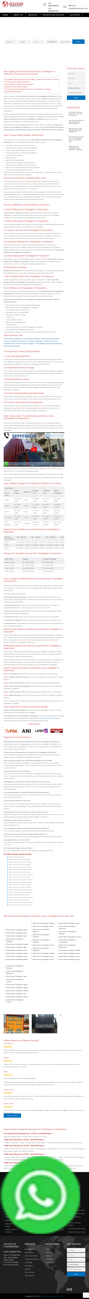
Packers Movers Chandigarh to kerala (43, 945)
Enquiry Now (9, 19)
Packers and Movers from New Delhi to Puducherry (21, 902)
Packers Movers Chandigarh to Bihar (16, 947)
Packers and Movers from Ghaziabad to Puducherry (21, 874)
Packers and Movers (53, 15)
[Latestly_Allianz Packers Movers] (41, 731)
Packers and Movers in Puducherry (17, 857)
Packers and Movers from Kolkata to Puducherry (20, 887)
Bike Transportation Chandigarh (23, 344)
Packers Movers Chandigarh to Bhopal (17, 959)
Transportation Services (32, 1259)
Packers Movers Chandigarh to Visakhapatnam (67, 941)
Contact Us (27, 19)
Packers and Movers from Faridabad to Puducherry (21, 869)
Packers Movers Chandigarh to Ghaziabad (14, 940)
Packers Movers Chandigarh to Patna (16, 950)
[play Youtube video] (34, 449)
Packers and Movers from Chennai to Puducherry (20, 884)
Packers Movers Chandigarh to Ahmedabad (41, 949)
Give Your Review (12, 1116)
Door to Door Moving (31, 1256)
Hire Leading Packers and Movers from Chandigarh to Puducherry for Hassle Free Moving (31, 79)
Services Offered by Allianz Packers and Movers (19, 84)
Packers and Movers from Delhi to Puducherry (19, 859)
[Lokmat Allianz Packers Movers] (56, 731)
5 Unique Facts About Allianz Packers (16, 87)
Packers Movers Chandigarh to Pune (43, 926)
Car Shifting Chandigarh (35, 341)
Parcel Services (29, 1272)
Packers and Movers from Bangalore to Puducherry (21, 882)
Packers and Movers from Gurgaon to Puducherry (20, 867)
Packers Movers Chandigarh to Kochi (69, 956)
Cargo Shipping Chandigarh (44, 344)
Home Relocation (30, 1249)
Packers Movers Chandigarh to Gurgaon (17, 944)
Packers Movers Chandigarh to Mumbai (43, 923)
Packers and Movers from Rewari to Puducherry (20, 872)
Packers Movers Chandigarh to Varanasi (14, 1001)
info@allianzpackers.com (78, 8)
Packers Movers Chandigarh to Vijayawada (67, 927)
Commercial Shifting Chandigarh (15, 341)
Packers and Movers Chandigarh (50, 718)
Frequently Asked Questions (13, 92)
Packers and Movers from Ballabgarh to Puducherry (21, 890)
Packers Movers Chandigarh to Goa (16, 994)
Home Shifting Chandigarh (12, 339)
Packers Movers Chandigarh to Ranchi (43, 959)
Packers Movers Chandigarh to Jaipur (69, 923)
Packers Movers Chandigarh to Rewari (69, 953)
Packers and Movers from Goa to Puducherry (19, 900)
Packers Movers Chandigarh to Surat (43, 956)
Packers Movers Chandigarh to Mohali (69, 950)
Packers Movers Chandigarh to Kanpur (17, 984)
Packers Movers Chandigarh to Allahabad (14, 967)
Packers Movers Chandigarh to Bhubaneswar (67, 946)
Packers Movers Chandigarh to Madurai (17, 991)
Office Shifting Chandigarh (50, 339)
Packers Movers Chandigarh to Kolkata (43, 953)
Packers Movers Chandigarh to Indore (16, 956)
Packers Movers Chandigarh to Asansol (70, 937)
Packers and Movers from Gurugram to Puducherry (21, 879)
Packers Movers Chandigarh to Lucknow (14, 980)
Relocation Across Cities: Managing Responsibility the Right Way (75, 130)
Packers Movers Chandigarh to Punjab (17, 953)
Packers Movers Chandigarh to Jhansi (69, 959)
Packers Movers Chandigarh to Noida (16, 930)
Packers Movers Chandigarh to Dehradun (67, 933)
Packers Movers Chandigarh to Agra (16, 936)
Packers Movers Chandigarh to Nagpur (17, 988)
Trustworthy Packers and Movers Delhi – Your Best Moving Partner (75, 114)
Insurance (28, 1269)
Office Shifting (29, 1252)
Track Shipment (29, 1276)
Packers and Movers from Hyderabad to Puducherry (21, 897)
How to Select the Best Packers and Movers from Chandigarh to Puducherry (28, 89)
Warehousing (29, 1266)
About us (18, 15)
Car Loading (28, 1262)
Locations (74, 15)
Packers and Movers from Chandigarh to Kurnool (20, 905)
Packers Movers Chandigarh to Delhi (16, 933)
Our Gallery (49, 1259)
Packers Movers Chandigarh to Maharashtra (14, 972)
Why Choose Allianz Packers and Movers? (17, 82)
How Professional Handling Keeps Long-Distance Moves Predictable (76, 122)
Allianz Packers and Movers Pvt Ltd (53, 1296)
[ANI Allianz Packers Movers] (26, 731)
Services (32, 15)
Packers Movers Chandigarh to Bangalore (41, 930)
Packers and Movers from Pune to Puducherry (19, 895)
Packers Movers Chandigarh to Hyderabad (41, 941)
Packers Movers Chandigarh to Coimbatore (41, 936)
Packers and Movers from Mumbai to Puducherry (20, 862)
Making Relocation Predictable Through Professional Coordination (76, 148)
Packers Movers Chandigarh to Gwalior (17, 997)
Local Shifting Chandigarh (31, 339)
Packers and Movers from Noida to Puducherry (20, 864)
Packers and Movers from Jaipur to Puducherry (20, 877)
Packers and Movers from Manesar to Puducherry (20, 892)
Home (5, 15)
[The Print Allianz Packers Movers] (11, 731)
